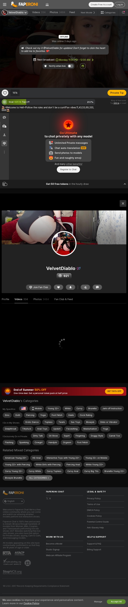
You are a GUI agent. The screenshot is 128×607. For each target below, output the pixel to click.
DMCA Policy (93, 510)
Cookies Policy (94, 516)
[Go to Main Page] (26, 4)
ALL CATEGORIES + (39, 478)
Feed (72, 12)
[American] (23, 408)
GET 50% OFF (114, 391)
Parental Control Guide (98, 522)
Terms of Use (93, 504)
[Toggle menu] (4, 4)
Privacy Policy (94, 498)
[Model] (123, 203)
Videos (39, 12)
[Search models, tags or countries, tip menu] (123, 12)
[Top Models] (47, 4)
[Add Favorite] (5, 92)
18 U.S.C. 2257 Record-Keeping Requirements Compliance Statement (36, 586)
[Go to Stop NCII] (12, 572)
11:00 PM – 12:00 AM (74, 60)
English (11, 501)
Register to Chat (68, 169)
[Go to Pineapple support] (28, 563)
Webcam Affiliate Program (58, 555)
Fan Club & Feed (63, 299)
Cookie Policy (31, 603)
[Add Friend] (85, 287)
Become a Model (54, 544)
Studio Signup (53, 549)
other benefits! (74, 164)
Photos (57, 12)
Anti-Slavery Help (95, 527)
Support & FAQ (94, 544)
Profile (5, 299)
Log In (120, 4)
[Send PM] (97, 287)
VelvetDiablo (11, 401)
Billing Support (94, 549)
